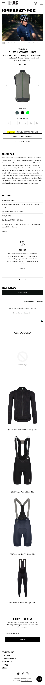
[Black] (22, 112)
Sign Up (22, 639)
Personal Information (26, 681)
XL (31, 123)
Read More (22, 64)
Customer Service (9, 658)
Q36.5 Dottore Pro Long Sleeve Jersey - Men (22, 430)
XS (8, 123)
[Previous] (6, 86)
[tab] (28, 301)
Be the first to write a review (22, 313)
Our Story (6, 655)
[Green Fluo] (27, 112)
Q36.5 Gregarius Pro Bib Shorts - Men (22, 554)
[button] (22, 142)
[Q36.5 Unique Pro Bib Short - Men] (22, 460)
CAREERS (5, 668)
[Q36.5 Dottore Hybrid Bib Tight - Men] (22, 577)
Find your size (24, 119)
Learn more (22, 268)
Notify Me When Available (22, 136)
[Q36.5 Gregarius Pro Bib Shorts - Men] (22, 522)
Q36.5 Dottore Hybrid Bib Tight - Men (22, 602)
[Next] (39, 86)
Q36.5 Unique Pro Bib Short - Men (22, 492)
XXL (37, 123)
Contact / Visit (8, 652)
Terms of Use (7, 662)
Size (18, 119)
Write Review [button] (22, 292)
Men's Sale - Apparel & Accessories (17, 43)
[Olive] (17, 112)
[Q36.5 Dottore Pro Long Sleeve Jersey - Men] (22, 404)
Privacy (5, 665)
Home (4, 43)
